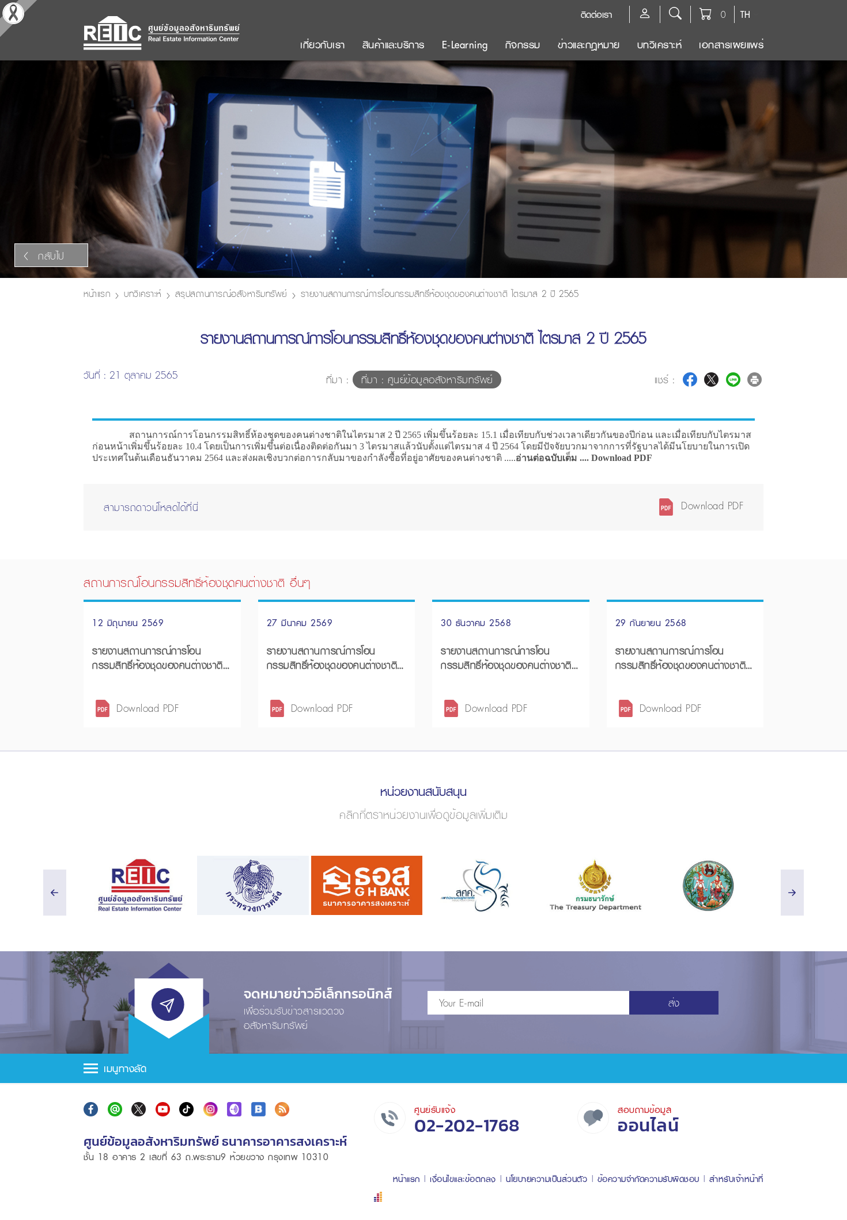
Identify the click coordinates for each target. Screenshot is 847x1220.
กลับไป (51, 256)
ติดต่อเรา (596, 14)
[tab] (423, 1068)
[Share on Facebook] (690, 379)
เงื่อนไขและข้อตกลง (463, 1179)
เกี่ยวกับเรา (322, 45)
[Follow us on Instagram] (210, 1109)
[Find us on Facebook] (91, 1109)
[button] (423, 1068)
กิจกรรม (522, 45)
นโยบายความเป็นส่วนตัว (546, 1179)
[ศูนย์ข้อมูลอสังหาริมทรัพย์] (139, 885)
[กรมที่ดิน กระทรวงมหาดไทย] (707, 885)
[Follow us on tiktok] (186, 1109)
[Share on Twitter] (711, 379)
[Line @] (115, 1109)
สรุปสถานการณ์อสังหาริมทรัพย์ (231, 293)
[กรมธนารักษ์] (593, 885)
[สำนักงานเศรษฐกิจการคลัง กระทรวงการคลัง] (480, 885)
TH (745, 14)
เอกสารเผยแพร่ (731, 45)
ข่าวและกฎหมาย (589, 45)
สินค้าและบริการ (393, 45)
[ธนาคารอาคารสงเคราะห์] (366, 885)
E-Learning (465, 45)
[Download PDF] (102, 707)
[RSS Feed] (282, 1109)
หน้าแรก (97, 293)
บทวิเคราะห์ (659, 45)
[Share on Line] (733, 379)
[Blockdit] (258, 1109)
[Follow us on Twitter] (138, 1109)
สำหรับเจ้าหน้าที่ (736, 1179)
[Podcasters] (234, 1109)
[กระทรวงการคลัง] (252, 885)
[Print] (754, 379)
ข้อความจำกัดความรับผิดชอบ (648, 1179)
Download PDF (711, 505)
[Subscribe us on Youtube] (163, 1109)
